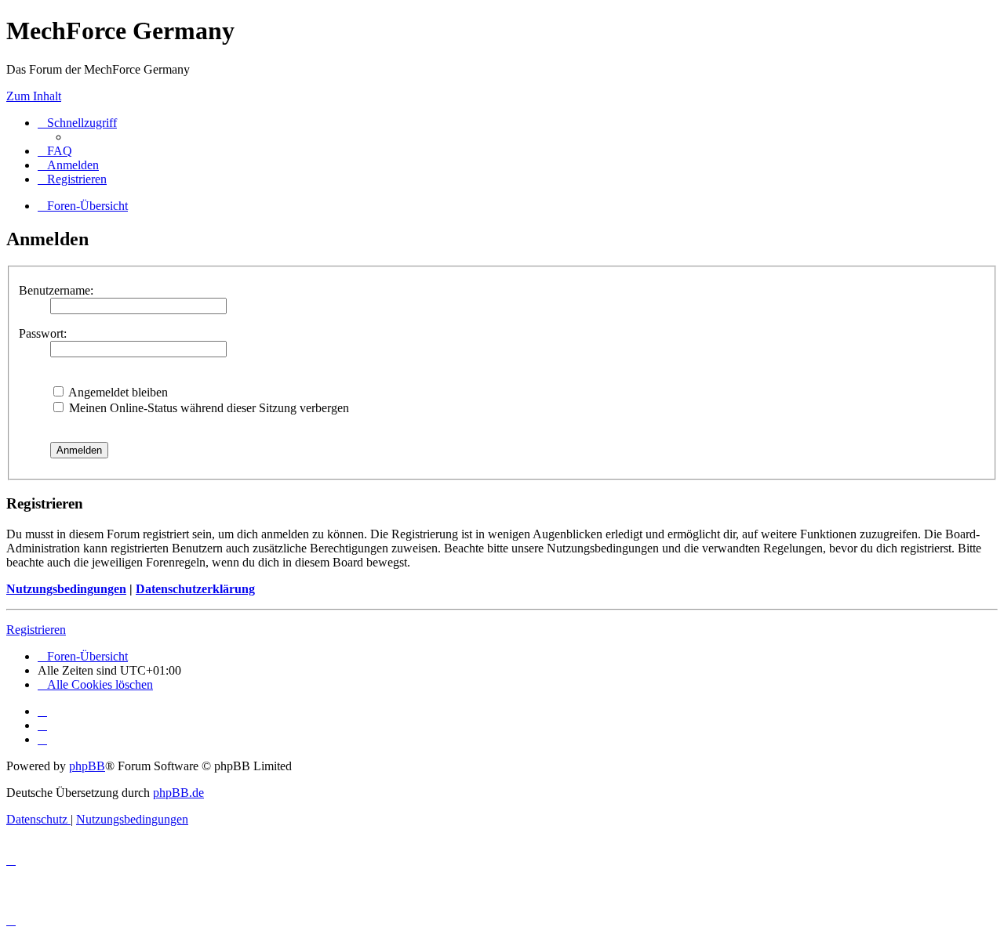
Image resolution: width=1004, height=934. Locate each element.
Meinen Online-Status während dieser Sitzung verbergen (207, 408)
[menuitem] (55, 150)
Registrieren (36, 629)
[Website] (42, 711)
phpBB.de (178, 792)
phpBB (87, 766)
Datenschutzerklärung (195, 589)
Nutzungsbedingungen (66, 589)
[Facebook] (42, 725)
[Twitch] (42, 739)
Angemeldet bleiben (117, 392)
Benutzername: (56, 290)
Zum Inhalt (33, 96)
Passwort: (43, 333)
